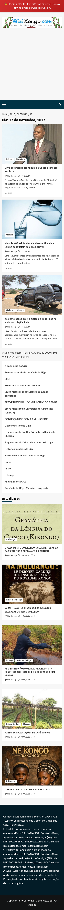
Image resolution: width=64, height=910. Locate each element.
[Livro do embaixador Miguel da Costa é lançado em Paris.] (32, 144)
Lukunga (9, 475)
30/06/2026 (25, 680)
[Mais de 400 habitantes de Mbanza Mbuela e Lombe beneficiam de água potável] (32, 219)
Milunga (20, 310)
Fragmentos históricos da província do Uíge (29, 442)
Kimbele (9, 310)
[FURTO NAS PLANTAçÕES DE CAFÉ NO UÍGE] (32, 709)
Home (8, 461)
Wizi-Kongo (12, 176)
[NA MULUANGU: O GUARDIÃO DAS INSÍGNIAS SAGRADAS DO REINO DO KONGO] (32, 584)
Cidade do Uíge (13, 724)
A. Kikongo (10, 539)
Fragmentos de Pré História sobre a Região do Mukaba (30, 433)
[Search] (60, 104)
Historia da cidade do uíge (19, 448)
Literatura (20, 159)
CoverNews (42, 900)
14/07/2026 (25, 555)
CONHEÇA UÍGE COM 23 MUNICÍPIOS (26, 419)
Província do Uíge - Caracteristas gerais (26, 488)
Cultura (9, 159)
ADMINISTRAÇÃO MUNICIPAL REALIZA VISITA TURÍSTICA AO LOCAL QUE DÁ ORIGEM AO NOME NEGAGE (30, 672)
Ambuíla (9, 235)
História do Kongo (14, 600)
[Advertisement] (32, 66)
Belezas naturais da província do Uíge (25, 372)
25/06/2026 (25, 794)
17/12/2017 (25, 176)
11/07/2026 (25, 616)
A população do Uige (16, 365)
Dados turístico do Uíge (18, 425)
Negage (9, 660)
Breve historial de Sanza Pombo (22, 385)
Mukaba (26, 724)
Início (8, 468)
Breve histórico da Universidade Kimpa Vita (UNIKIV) (29, 410)
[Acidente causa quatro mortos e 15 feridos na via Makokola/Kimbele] (32, 295)
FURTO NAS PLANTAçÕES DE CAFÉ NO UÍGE (27, 732)
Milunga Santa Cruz (15, 481)
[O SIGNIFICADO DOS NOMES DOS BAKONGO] (32, 766)
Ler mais (8, 193)
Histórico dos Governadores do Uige (25, 455)
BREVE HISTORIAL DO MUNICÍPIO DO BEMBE (31, 402)
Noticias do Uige (24, 660)
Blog (7, 378)
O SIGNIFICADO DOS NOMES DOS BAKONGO (27, 789)
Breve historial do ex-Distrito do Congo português (26, 393)
